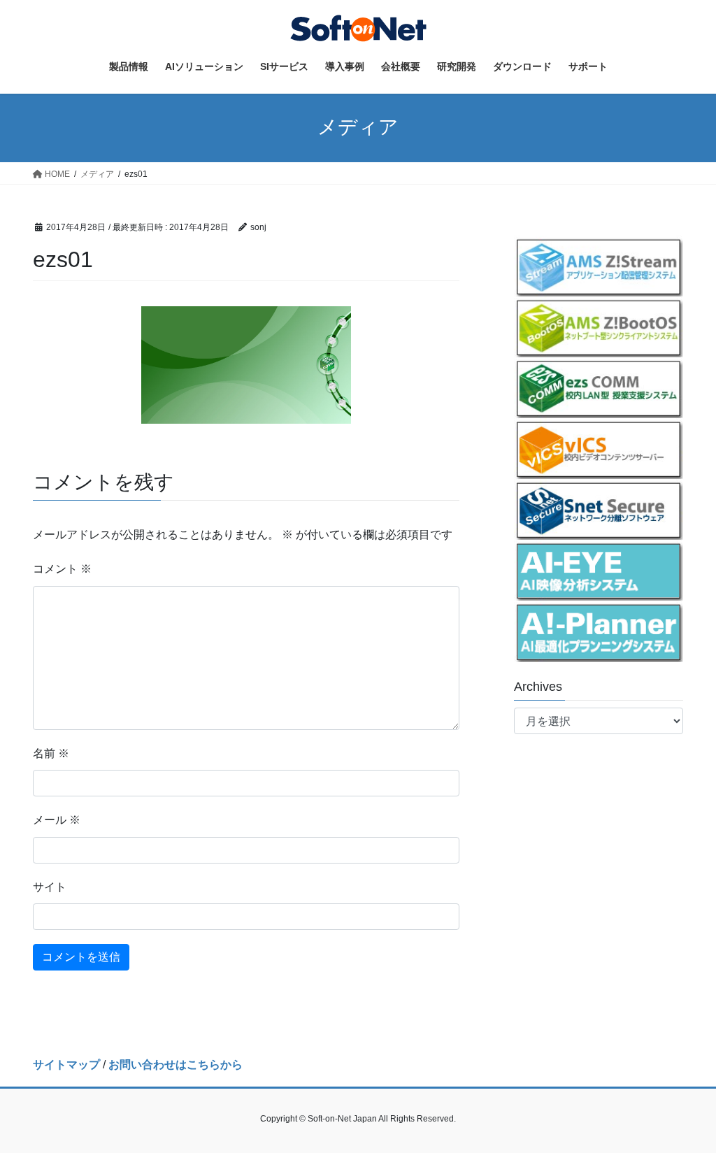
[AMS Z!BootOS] (598, 326)
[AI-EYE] (598, 570)
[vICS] (598, 448)
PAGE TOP (685, 1106)
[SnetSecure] (598, 509)
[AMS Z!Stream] (598, 266)
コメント (62, 569)
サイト (49, 887)
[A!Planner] (598, 631)
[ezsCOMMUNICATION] (598, 387)
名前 (51, 753)
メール (56, 820)
